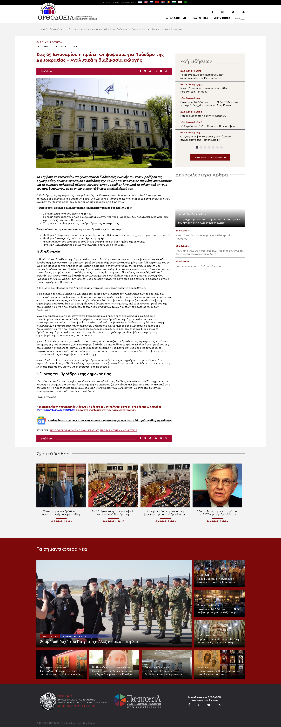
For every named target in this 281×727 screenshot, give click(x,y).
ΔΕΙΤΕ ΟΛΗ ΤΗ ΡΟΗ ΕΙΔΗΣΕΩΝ (210, 157)
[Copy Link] (150, 71)
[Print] (156, 71)
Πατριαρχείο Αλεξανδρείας (75, 636)
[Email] (161, 71)
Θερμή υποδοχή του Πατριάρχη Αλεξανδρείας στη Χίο (89, 642)
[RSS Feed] (240, 12)
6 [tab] (217, 147)
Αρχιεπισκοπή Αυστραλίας (53, 667)
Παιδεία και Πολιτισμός (209, 635)
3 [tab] (205, 147)
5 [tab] (213, 147)
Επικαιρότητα (57, 29)
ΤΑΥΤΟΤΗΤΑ (200, 18)
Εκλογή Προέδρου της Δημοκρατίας (74, 430)
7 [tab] (221, 147)
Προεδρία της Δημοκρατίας (118, 430)
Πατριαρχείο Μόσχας (208, 605)
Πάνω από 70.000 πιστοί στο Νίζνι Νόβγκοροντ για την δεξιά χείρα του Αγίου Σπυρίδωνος (218, 611)
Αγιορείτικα (203, 575)
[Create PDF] (166, 71)
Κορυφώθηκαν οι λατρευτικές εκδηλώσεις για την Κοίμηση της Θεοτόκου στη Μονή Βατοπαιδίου (217, 581)
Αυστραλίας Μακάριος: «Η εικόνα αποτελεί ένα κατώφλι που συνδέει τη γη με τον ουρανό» (61, 673)
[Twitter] (229, 12)
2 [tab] (201, 147)
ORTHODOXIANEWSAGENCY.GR (55, 410)
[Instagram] (219, 12)
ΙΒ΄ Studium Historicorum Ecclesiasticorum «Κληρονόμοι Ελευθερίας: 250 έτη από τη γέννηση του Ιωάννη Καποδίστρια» (166, 673)
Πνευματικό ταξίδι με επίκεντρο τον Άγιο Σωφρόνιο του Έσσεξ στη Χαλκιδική (113, 673)
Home (43, 29)
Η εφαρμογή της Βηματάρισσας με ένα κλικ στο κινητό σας (218, 673)
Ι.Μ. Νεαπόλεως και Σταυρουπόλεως (111, 667)
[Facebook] (208, 12)
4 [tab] (209, 147)
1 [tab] (197, 147)
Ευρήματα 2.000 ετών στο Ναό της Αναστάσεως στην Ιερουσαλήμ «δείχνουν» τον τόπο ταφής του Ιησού (218, 641)
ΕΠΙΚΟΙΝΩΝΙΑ (222, 18)
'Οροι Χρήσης (89, 723)
